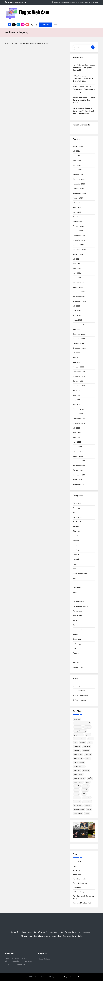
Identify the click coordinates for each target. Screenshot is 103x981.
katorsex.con (78, 754)
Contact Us (77, 862)
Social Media (78, 630)
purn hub (85, 786)
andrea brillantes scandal (82, 723)
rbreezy (76, 794)
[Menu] (55, 24)
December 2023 (79, 292)
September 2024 (79, 250)
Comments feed (81, 695)
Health (75, 564)
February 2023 (78, 325)
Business (76, 526)
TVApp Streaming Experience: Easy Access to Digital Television (83, 78)
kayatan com (78, 758)
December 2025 (79, 179)
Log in (77, 686)
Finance (76, 540)
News (75, 597)
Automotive (77, 517)
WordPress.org (80, 700)
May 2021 (76, 400)
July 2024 (76, 259)
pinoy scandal (78, 782)
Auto (74, 512)
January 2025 (78, 231)
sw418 (89, 809)
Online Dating (78, 602)
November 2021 (79, 376)
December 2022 (79, 334)
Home (75, 569)
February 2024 (78, 282)
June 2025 (77, 207)
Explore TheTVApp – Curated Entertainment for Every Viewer (84, 100)
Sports (75, 634)
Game (75, 545)
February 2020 (78, 451)
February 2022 (78, 367)
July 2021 (76, 390)
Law (74, 583)
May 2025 (77, 212)
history (91, 738)
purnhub (76, 786)
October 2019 (78, 470)
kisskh (87, 758)
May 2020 (77, 437)
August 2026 (78, 146)
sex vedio (88, 805)
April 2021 (76, 404)
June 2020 (77, 433)
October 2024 (78, 245)
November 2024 (79, 240)
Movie (75, 592)
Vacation (76, 662)
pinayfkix (77, 770)
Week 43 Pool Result (80, 667)
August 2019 (77, 480)
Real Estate (77, 616)
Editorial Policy (78, 892)
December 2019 (79, 461)
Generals (76, 559)
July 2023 (76, 306)
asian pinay (77, 727)
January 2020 (78, 456)
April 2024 (77, 273)
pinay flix (86, 770)
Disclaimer (77, 887)
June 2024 (77, 264)
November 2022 (79, 339)
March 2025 (77, 221)
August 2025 (78, 198)
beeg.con (87, 727)
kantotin (76, 750)
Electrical (76, 536)
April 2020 (77, 442)
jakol (90, 742)
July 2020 (76, 428)
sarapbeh (77, 801)
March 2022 (77, 362)
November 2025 (79, 184)
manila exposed (79, 762)
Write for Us (77, 875)
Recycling (76, 620)
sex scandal (77, 805)
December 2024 (79, 235)
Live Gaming (77, 587)
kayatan (88, 754)
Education (76, 531)
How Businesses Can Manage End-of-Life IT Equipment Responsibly (84, 67)
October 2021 (78, 381)
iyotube (82, 742)
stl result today (79, 809)
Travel (75, 658)
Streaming (77, 639)
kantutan (86, 750)
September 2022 (79, 348)
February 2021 (78, 409)
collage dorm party (80, 731)
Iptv (74, 578)
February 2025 (78, 226)
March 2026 (77, 170)
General (76, 555)
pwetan (76, 790)
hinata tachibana (79, 738)
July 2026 (76, 151)
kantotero (87, 746)
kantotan (77, 746)
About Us (76, 870)
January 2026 (78, 175)
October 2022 (78, 343)
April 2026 (77, 165)
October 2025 (78, 189)
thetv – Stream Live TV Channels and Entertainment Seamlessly (84, 89)
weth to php (78, 813)
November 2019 (79, 465)
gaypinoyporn (78, 735)
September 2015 (79, 484)
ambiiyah (77, 719)
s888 (84, 794)
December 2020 (79, 419)
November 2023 (79, 297)
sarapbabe (86, 798)
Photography (77, 611)
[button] (45, 25)
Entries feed (80, 691)
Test (74, 648)
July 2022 (76, 353)
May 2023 (77, 311)
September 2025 (79, 193)
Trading (76, 653)
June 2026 (77, 156)
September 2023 (79, 301)
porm (88, 782)
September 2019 (79, 475)
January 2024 (78, 287)
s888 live (77, 798)
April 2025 (77, 217)
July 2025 (76, 203)
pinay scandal (78, 774)
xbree (87, 813)
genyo (88, 735)
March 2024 (77, 278)
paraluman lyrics (79, 766)
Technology (77, 644)
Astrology (76, 508)
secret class (87, 801)
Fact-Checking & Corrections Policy (47, 936)
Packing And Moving (80, 606)
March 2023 (77, 320)
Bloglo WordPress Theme (73, 977)
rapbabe (85, 790)
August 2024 (78, 254)
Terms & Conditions (80, 883)
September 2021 (79, 386)
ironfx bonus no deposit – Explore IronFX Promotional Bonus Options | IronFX (83, 111)
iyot (75, 742)
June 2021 (76, 395)
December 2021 (79, 372)
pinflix (90, 778)
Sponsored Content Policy (82, 903)
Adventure (77, 503)
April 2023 (77, 315)
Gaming (76, 550)
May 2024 (77, 268)
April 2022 (77, 357)
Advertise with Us (79, 879)
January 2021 (78, 414)
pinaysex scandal (79, 778)
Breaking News (78, 522)
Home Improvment (80, 573)
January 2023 (78, 329)
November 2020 (79, 423)
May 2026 (77, 160)
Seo (74, 625)
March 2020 (77, 447)
